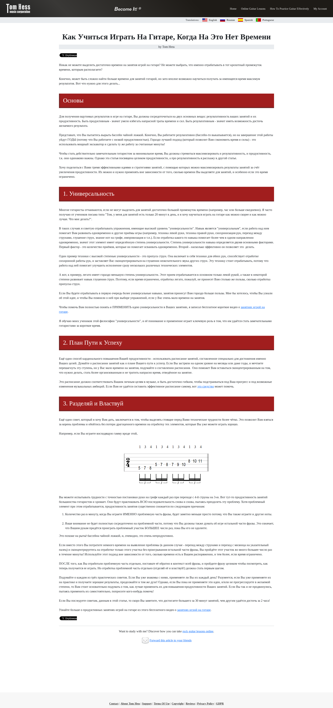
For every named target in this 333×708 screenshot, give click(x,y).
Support (147, 703)
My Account (320, 8)
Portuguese (268, 20)
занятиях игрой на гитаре (194, 610)
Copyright (178, 703)
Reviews (190, 703)
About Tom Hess (130, 703)
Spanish (249, 20)
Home (233, 8)
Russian (231, 20)
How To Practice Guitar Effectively (289, 8)
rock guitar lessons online (197, 631)
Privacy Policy (205, 703)
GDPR (220, 703)
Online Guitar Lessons (253, 8)
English (213, 20)
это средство (205, 386)
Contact (114, 703)
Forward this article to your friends (171, 640)
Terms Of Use (162, 703)
